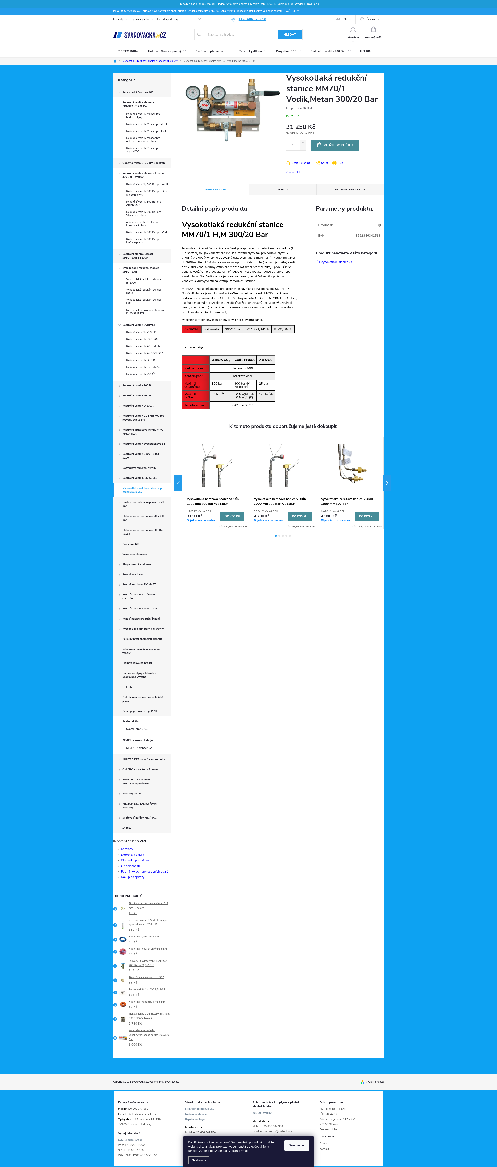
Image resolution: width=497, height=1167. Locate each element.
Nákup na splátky (132, 877)
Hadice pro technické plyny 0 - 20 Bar (143, 504)
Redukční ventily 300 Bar (138, 395)
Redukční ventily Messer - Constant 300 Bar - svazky (144, 175)
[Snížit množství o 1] (303, 147)
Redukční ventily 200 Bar (138, 385)
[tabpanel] (215, 483)
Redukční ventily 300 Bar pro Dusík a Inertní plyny (147, 192)
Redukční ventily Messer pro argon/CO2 (143, 149)
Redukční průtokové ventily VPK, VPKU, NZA (142, 432)
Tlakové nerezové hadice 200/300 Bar (143, 518)
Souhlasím (296, 1145)
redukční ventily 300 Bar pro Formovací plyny (143, 223)
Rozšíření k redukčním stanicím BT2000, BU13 (145, 311)
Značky (126, 828)
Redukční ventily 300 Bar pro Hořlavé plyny (143, 240)
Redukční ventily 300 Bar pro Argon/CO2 (143, 203)
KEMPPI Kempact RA (139, 748)
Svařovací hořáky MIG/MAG (139, 818)
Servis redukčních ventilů (137, 92)
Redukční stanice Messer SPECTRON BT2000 (137, 256)
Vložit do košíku (338, 145)
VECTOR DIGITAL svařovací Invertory (139, 805)
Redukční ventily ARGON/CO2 (144, 353)
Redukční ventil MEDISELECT (140, 478)
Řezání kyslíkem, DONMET (139, 584)
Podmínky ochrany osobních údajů (144, 871)
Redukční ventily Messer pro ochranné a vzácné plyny (143, 139)
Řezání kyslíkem (132, 574)
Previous (178, 483)
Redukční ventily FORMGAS (143, 367)
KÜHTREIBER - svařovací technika (144, 759)
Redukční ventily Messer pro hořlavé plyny (143, 115)
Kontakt (324, 1149)
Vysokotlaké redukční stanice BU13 (143, 291)
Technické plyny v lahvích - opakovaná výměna (139, 675)
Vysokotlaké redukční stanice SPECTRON (140, 270)
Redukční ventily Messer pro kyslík (147, 131)
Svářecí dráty (130, 721)
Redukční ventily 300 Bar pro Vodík (147, 232)
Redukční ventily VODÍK (140, 374)
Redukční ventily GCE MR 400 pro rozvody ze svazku (143, 418)
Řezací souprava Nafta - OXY (140, 608)
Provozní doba (328, 1129)
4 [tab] (286, 536)
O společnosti (130, 866)
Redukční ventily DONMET (139, 325)
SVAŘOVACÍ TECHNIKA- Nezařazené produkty (138, 781)
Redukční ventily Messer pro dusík (147, 124)
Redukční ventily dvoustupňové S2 (143, 444)
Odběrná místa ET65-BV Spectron (143, 163)
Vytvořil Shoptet (375, 1082)
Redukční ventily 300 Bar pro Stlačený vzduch (143, 213)
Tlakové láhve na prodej (137, 663)
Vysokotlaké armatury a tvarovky (143, 629)
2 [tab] (279, 536)
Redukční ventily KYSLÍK (141, 332)
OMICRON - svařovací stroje (140, 769)
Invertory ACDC (132, 793)
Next (387, 483)
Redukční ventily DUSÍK (140, 360)
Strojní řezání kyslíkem (136, 564)
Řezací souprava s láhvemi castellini (139, 596)
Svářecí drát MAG (137, 729)
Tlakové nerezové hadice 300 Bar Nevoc (142, 532)
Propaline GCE (131, 544)
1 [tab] (276, 536)
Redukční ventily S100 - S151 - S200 (141, 456)
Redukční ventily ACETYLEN (143, 346)
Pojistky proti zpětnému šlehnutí (142, 639)
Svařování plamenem (135, 554)
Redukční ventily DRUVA (137, 406)
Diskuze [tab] (283, 189)
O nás (323, 1143)
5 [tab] (290, 536)
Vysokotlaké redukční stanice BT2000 (143, 281)
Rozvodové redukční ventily (139, 468)
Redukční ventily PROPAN (142, 339)
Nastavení (199, 1160)
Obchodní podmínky (167, 19)
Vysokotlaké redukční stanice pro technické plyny (143, 490)
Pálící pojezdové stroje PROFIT (141, 711)
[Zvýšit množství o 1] (303, 142)
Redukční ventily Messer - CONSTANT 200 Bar (138, 104)
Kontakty (118, 19)
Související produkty (348, 189)
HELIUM (127, 687)
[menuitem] (128, 51)
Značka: (293, 172)
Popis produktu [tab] (215, 189)
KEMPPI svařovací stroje (137, 740)
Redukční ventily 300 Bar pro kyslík (147, 184)
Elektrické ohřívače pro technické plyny (142, 699)
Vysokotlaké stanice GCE (338, 262)
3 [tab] (283, 536)
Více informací (238, 1151)
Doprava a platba (139, 19)
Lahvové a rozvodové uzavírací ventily (141, 651)
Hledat (290, 34)
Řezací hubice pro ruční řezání (141, 619)
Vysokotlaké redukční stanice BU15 (143, 301)
